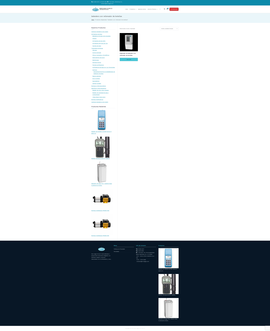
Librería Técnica (152, 9)
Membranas (95, 60)
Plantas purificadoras (98, 65)
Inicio (126, 9)
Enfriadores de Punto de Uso (100, 43)
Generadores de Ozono (98, 57)
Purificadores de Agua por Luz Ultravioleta (103, 67)
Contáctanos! (174, 9)
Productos (132, 9)
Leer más (129, 59)
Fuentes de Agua (96, 46)
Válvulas (94, 50)
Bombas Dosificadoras (97, 99)
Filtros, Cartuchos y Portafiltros (100, 55)
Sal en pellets (96, 78)
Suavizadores (95, 81)
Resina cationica (96, 76)
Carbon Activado (96, 52)
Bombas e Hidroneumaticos (98, 86)
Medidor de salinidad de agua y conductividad (100, 93)
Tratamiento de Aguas (97, 48)
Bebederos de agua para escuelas (101, 36)
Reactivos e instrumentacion (98, 88)
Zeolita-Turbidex (96, 83)
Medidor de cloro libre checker (100, 90)
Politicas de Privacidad (119, 249)
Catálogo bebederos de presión (99, 31)
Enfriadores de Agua (96, 34)
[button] (135, 9)
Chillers (94, 38)
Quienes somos (142, 9)
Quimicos (94, 70)
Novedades (116, 251)
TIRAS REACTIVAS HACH (98, 97)
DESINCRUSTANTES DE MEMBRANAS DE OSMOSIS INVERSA (104, 72)
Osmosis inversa (96, 62)
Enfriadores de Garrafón (98, 41)
